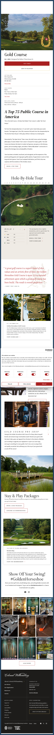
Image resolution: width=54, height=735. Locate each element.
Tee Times (27, 63)
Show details (46, 379)
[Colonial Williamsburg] (16, 677)
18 (48, 183)
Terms (35, 723)
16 (43, 183)
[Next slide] (24, 229)
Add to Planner (27, 68)
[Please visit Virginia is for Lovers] (17, 728)
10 (25, 183)
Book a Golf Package (14, 505)
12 (31, 183)
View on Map (7, 83)
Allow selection (27, 384)
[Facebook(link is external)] (25, 592)
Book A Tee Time (35, 238)
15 (40, 183)
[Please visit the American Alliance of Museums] (8, 728)
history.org (6, 717)
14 (37, 183)
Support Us (6, 703)
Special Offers (7, 708)
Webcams (6, 715)
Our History (7, 684)
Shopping (6, 710)
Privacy (30, 723)
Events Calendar (7, 712)
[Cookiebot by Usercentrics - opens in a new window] (46, 350)
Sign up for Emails (39, 711)
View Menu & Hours (37, 401)
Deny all (10, 384)
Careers (6, 693)
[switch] (20, 374)
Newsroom (7, 690)
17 (45, 183)
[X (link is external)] (43, 723)
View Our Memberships (15, 561)
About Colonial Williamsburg (13, 681)
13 (34, 183)
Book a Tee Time (12, 166)
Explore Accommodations (16, 510)
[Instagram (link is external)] (29, 592)
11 (28, 183)
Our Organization (9, 687)
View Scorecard (35, 241)
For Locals (6, 705)
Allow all (44, 384)
